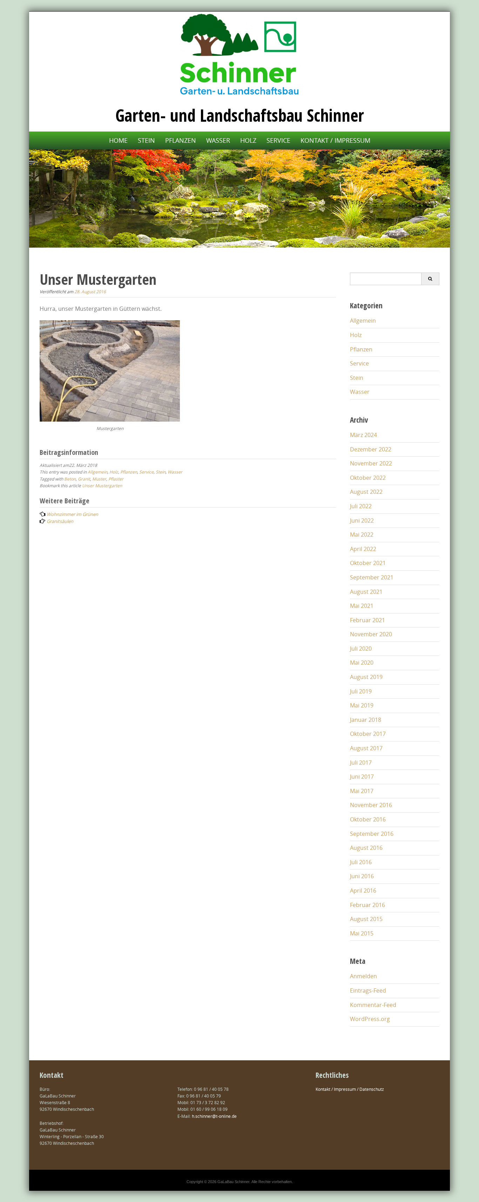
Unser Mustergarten (102, 485)
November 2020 (371, 634)
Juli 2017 (361, 762)
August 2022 (366, 492)
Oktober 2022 (368, 478)
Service (278, 140)
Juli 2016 (361, 862)
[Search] (430, 279)
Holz (248, 140)
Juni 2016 (362, 876)
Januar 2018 (365, 720)
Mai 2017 (361, 791)
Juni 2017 (362, 776)
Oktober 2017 (368, 734)
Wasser (218, 140)
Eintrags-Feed (368, 990)
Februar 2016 (367, 905)
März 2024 (363, 435)
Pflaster (115, 479)
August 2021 (366, 592)
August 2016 (366, 848)
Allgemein (97, 472)
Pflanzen (180, 140)
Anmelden (363, 976)
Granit (84, 479)
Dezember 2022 (370, 449)
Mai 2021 (361, 606)
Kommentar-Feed (373, 1005)
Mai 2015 (361, 933)
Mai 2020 (361, 662)
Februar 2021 (367, 620)
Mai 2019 (361, 705)
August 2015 (366, 919)
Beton (70, 479)
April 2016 (363, 890)
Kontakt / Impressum (335, 140)
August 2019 (366, 677)
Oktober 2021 (368, 563)
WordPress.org (370, 1019)
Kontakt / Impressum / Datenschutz (350, 1089)
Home (118, 140)
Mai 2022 (361, 534)
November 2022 (371, 463)
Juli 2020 (361, 648)
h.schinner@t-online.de (214, 1116)
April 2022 (363, 549)
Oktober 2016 (368, 819)
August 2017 (366, 748)
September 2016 (371, 834)
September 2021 (371, 577)
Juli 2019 (361, 691)
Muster (99, 479)
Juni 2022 (362, 520)
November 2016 (371, 805)
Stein (146, 140)
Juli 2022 (361, 506)
